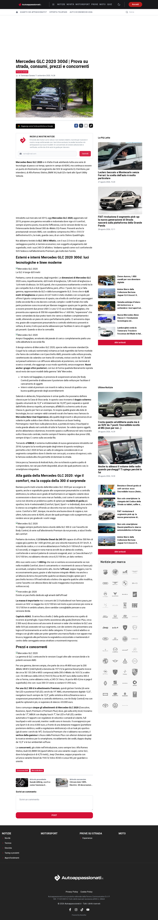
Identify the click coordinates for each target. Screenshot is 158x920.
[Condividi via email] (86, 126)
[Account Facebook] (70, 909)
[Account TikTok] (81, 909)
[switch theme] (119, 4)
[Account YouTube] (87, 909)
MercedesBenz (37, 770)
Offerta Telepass (58, 12)
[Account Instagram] (76, 909)
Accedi (135, 4)
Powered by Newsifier (79, 915)
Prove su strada (22, 72)
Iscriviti (85, 153)
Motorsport (83, 4)
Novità (70, 4)
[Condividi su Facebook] (76, 126)
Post (54, 815)
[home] (17, 12)
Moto (102, 4)
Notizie (61, 4)
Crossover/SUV (22, 770)
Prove (94, 4)
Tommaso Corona (28, 76)
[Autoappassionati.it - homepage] (30, 4)
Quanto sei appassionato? (33, 12)
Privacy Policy (72, 892)
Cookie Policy (86, 892)
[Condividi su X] (81, 126)
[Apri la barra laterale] (53, 4)
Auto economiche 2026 (81, 12)
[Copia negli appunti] (91, 126)
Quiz (109, 4)
